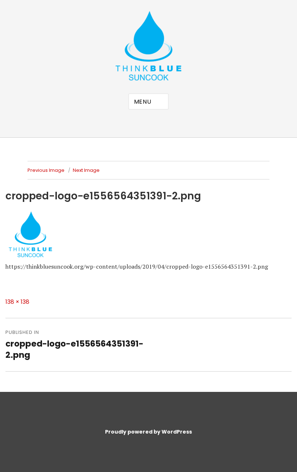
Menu (142, 102)
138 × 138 (17, 302)
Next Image (86, 170)
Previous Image (46, 170)
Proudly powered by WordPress (148, 431)
